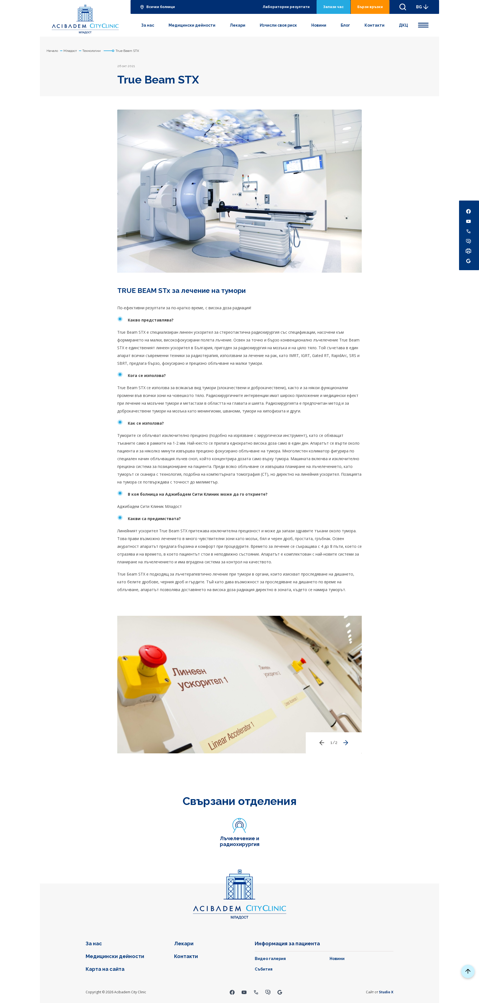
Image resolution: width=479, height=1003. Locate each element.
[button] (345, 742)
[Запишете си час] (268, 992)
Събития (263, 969)
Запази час (333, 7)
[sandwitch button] (423, 24)
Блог (345, 25)
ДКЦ (403, 25)
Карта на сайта (105, 969)
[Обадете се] (256, 992)
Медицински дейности (192, 25)
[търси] (402, 7)
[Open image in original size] (85, 18)
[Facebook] (232, 992)
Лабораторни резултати (286, 7)
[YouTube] (244, 992)
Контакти (374, 25)
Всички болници (160, 7)
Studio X (386, 992)
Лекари (237, 25)
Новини (318, 25)
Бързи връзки (370, 7)
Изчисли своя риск (278, 25)
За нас (147, 25)
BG (419, 7)
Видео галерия (270, 958)
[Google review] (279, 992)
